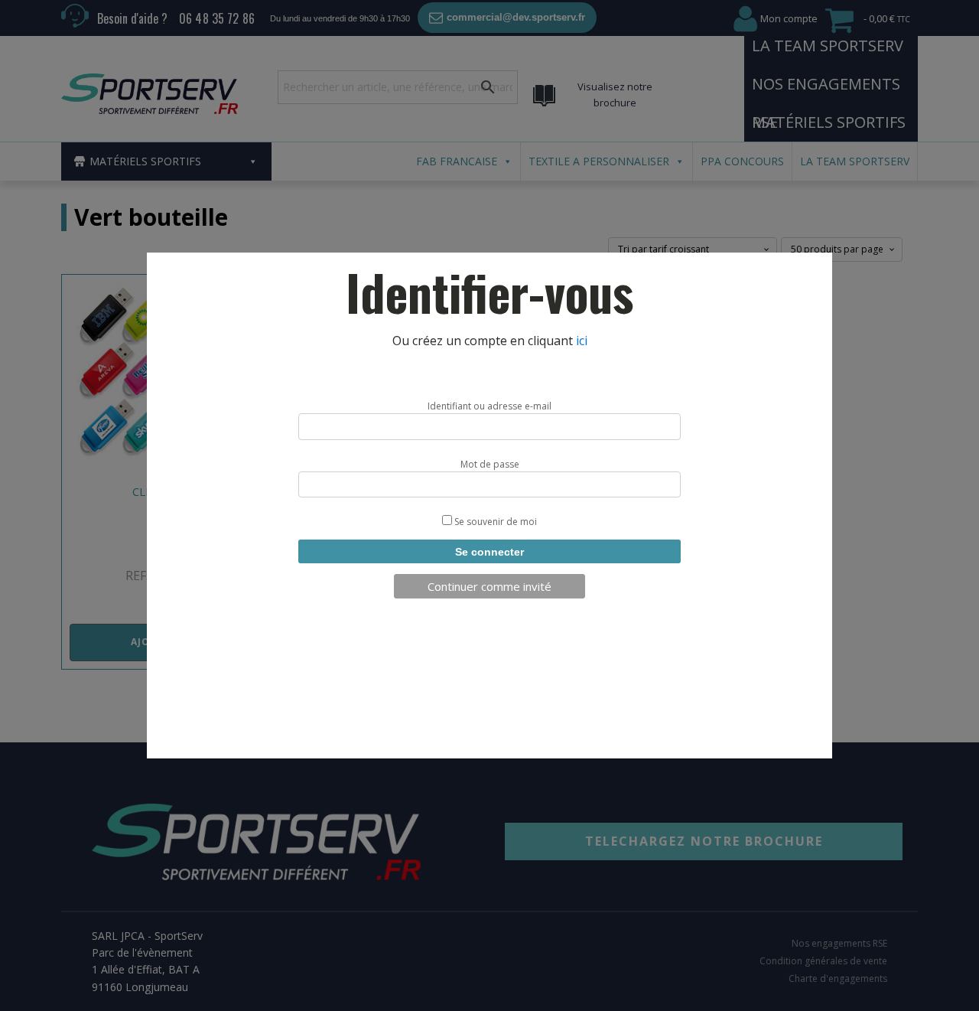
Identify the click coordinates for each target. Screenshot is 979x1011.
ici (581, 340)
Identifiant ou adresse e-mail (489, 406)
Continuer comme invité (489, 586)
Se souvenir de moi (494, 521)
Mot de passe (489, 464)
